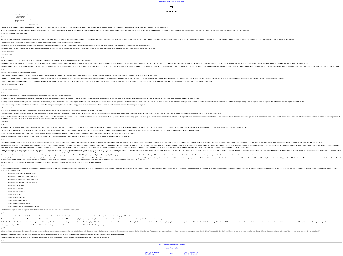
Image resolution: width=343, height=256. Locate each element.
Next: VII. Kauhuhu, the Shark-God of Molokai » (191, 253)
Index (173, 1)
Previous (177, 1)
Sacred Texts (162, 1)
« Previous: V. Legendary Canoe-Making (152, 253)
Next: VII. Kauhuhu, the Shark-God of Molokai (171, 244)
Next (182, 1)
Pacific (169, 1)
